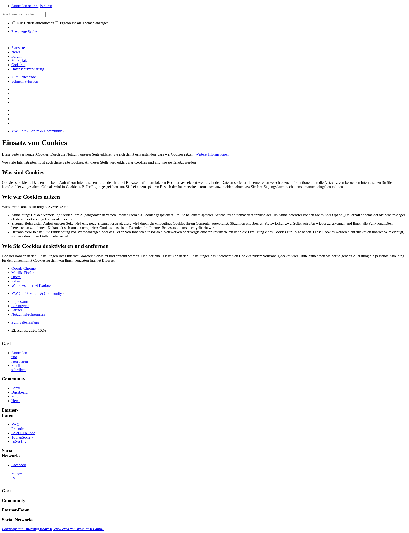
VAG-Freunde (17, 426)
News (15, 52)
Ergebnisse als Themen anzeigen (84, 23)
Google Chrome (23, 268)
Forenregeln (20, 306)
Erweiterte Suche (24, 32)
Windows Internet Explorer (31, 285)
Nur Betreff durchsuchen (35, 23)
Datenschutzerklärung (27, 69)
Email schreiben (18, 367)
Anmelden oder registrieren (31, 6)
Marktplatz (19, 60)
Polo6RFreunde (23, 433)
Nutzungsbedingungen (28, 314)
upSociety (18, 441)
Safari (15, 281)
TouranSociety (22, 437)
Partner (16, 310)
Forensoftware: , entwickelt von (53, 529)
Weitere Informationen (212, 154)
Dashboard (19, 392)
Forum (16, 56)
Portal (15, 388)
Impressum (19, 302)
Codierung (19, 65)
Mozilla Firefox (23, 273)
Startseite (18, 48)
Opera (16, 277)
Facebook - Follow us (18, 471)
